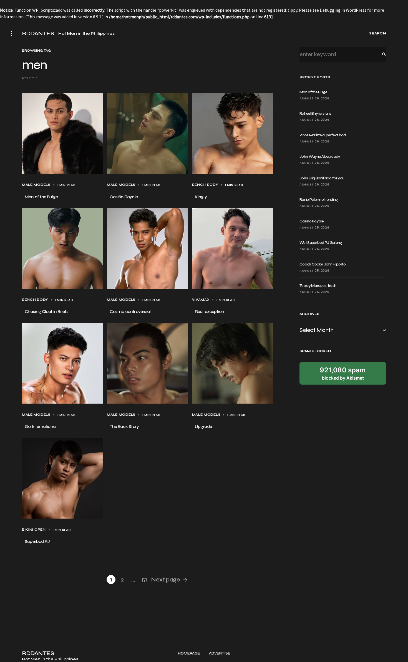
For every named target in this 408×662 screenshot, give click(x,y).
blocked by (343, 373)
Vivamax (201, 300)
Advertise (219, 653)
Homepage (189, 653)
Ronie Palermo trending (318, 199)
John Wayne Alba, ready (319, 156)
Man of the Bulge (313, 92)
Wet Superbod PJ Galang (320, 242)
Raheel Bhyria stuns (315, 113)
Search (379, 54)
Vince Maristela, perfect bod (322, 135)
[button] (11, 33)
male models (36, 185)
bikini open (34, 529)
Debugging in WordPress (343, 10)
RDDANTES (38, 33)
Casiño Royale (311, 221)
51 (144, 579)
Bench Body (205, 185)
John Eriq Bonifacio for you (321, 178)
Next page (165, 579)
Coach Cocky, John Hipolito (322, 264)
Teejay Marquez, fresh (317, 285)
